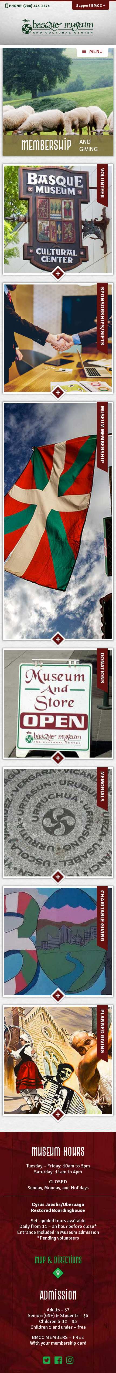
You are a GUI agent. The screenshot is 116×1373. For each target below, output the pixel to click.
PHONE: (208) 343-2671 (29, 6)
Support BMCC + (90, 5)
